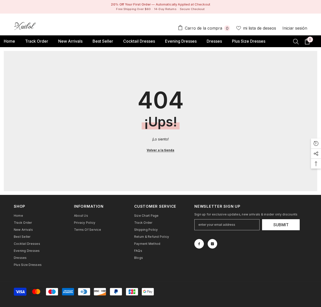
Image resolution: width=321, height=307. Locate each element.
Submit (281, 224)
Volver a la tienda (160, 150)
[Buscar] (295, 41)
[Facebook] (199, 244)
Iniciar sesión (294, 28)
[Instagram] (212, 244)
